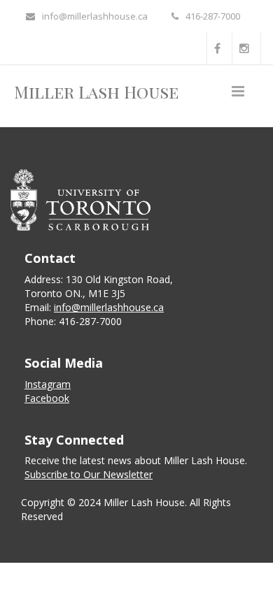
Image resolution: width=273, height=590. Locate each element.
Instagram (47, 384)
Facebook (46, 398)
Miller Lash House (96, 91)
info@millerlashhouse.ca (95, 16)
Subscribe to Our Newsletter (88, 474)
